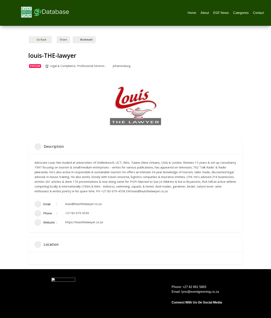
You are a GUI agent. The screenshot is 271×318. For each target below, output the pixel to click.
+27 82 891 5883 (194, 287)
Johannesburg (121, 66)
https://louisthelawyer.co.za (84, 222)
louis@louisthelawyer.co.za (83, 204)
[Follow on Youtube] (205, 307)
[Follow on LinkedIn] (181, 307)
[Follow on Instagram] (189, 307)
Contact (258, 13)
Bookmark (86, 39)
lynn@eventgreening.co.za (200, 291)
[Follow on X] (197, 307)
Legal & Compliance (63, 66)
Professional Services (91, 66)
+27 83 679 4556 (77, 213)
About (205, 13)
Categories (241, 13)
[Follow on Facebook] (173, 307)
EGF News (221, 13)
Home (192, 13)
